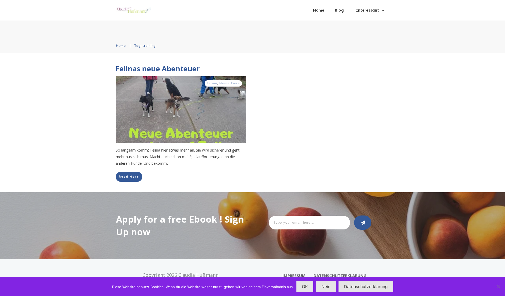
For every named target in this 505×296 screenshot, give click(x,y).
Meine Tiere (229, 83)
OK (305, 286)
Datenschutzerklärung (366, 286)
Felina (212, 83)
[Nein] (498, 286)
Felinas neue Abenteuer (158, 68)
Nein (325, 286)
